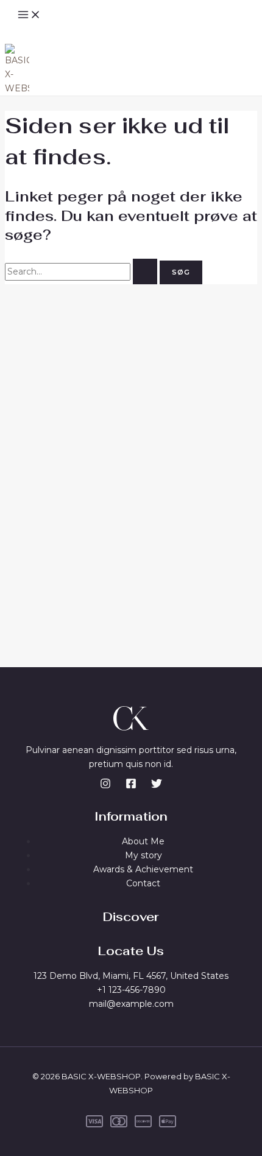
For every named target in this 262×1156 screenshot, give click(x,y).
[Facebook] (131, 785)
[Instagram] (105, 785)
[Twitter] (156, 785)
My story (143, 855)
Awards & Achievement (143, 869)
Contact (143, 883)
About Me (143, 841)
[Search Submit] (145, 271)
